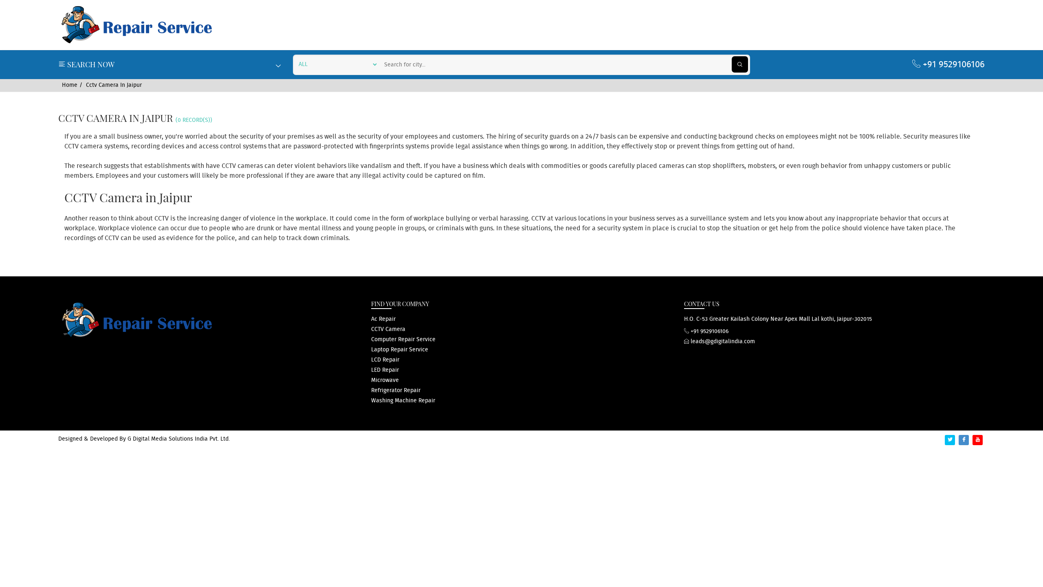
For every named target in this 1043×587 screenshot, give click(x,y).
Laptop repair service (399, 349)
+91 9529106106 (952, 64)
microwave (385, 380)
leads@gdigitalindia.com (722, 341)
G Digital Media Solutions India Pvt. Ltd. (179, 439)
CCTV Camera (388, 329)
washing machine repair (403, 400)
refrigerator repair (395, 390)
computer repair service (403, 339)
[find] (740, 64)
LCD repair (385, 359)
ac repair (383, 319)
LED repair (385, 370)
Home (69, 85)
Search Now (90, 64)
